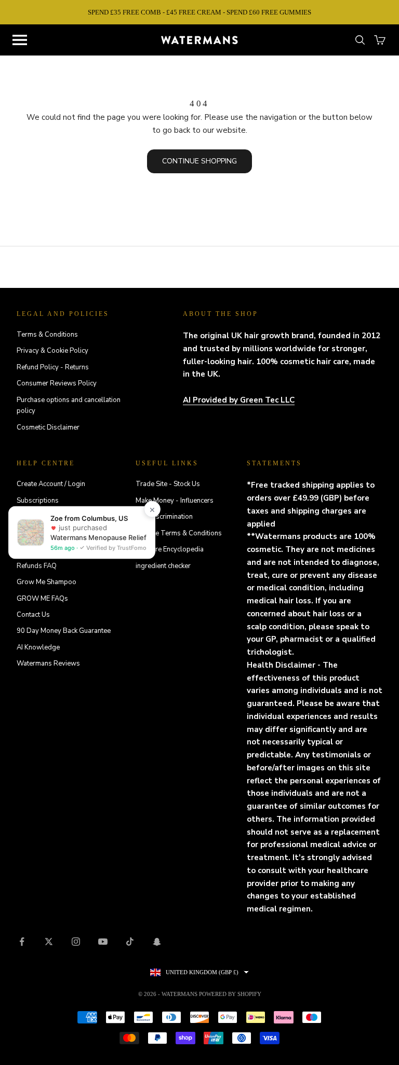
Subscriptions (38, 500)
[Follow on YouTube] (103, 941)
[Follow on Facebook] (22, 941)
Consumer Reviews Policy (57, 383)
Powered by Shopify (230, 994)
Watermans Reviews (48, 663)
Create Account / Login (51, 484)
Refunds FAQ (37, 566)
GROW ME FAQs (42, 598)
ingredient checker (163, 566)
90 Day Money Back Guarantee (64, 630)
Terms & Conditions (47, 334)
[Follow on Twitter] (49, 941)
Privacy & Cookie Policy (52, 350)
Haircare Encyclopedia (170, 549)
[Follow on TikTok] (130, 941)
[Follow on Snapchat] (157, 941)
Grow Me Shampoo (46, 582)
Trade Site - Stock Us (168, 484)
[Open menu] (19, 40)
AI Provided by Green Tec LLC (239, 400)
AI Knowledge (38, 647)
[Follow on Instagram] (76, 941)
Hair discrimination (164, 516)
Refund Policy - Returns (53, 367)
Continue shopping (199, 161)
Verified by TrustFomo (116, 547)
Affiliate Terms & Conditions (179, 533)
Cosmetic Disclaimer (48, 427)
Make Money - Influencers (175, 500)
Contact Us (33, 614)
